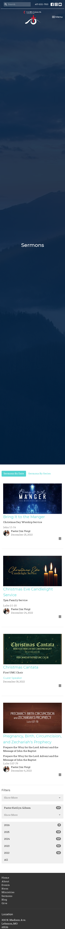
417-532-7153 (41, 4)
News (5, 888)
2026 (32, 825)
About (5, 881)
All (6, 859)
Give (4, 903)
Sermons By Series (39, 473)
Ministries (8, 892)
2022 (32, 853)
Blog (4, 899)
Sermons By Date (14, 473)
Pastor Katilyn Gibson (32, 808)
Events (6, 885)
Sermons (7, 896)
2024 (32, 839)
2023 (32, 846)
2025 (32, 832)
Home (5, 877)
